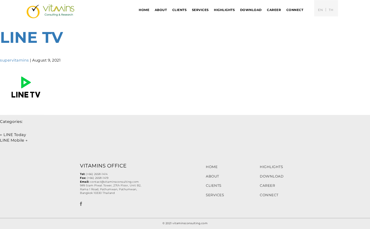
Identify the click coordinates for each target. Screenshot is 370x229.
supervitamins (14, 60)
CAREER (267, 185)
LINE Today (13, 134)
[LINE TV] (26, 88)
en (320, 10)
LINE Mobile (14, 140)
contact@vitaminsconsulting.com (114, 181)
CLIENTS (213, 185)
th (331, 10)
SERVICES (215, 195)
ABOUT (212, 176)
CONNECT (269, 195)
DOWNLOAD (271, 176)
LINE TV (31, 37)
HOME (212, 167)
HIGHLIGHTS (271, 167)
